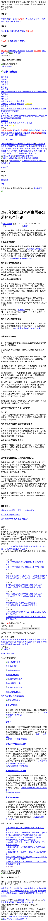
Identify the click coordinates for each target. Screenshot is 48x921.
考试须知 (13, 41)
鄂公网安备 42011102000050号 (15, 919)
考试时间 (16, 130)
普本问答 (20, 109)
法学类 (16, 116)
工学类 (40, 116)
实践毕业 (20, 101)
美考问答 (15, 111)
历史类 (28, 116)
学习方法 (20, 123)
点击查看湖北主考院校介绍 (19, 258)
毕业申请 (21, 51)
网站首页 (4, 96)
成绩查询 (4, 51)
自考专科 (17, 53)
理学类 (34, 116)
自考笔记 (4, 121)
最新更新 (31, 893)
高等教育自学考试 (34, 249)
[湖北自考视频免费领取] (28, 158)
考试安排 (4, 31)
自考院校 (12, 104)
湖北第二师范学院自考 (28, 151)
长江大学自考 (28, 146)
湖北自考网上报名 (27, 888)
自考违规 (7, 642)
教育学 (12, 118)
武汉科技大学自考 (28, 153)
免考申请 (13, 31)
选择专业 (9, 21)
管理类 (6, 118)
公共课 (4, 116)
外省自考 (28, 123)
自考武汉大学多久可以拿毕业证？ (15, 519)
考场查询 (4, 41)
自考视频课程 (6, 696)
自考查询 (4, 84)
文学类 (22, 116)
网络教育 (9, 53)
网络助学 (29, 31)
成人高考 (15, 135)
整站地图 (39, 893)
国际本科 (23, 135)
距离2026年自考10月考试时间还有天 (16, 92)
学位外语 (9, 644)
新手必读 (13, 19)
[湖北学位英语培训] (23, 156)
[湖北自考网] (9, 71)
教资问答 (7, 111)
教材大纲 (40, 130)
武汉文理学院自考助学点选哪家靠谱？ (21, 840)
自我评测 (29, 19)
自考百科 (4, 109)
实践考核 (18, 133)
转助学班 (37, 51)
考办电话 (4, 80)
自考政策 (4, 101)
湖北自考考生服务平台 (19, 891)
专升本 (8, 135)
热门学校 (9, 139)
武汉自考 (33, 891)
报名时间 (21, 19)
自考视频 (4, 89)
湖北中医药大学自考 (9, 151)
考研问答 (36, 109)
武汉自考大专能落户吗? (10, 515)
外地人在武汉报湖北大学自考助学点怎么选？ (24, 837)
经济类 (10, 116)
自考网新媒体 (6, 66)
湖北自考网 (15, 161)
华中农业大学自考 (27, 144)
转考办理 (10, 133)
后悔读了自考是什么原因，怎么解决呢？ (17, 510)
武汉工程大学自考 (38, 149)
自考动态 (22, 893)
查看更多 (9, 866)
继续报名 (13, 51)
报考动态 (4, 99)
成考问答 (12, 109)
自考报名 (4, 82)
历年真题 (4, 113)
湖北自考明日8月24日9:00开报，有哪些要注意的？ (26, 833)
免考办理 (15, 642)
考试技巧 (21, 41)
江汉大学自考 (25, 149)
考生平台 (17, 21)
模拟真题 (21, 31)
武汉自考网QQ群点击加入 (25, 902)
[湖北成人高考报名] (9, 158)
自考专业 (4, 104)
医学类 (18, 118)
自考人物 (12, 123)
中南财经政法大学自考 (10, 144)
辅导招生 (37, 19)
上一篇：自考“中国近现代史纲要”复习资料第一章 (21, 546)
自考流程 (4, 639)
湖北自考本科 (11, 893)
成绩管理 (29, 51)
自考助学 (17, 644)
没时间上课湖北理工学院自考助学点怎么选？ (24, 835)
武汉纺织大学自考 (11, 149)
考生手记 (4, 123)
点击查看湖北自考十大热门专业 (27, 328)
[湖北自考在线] (7, 156)
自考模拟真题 (18, 696)
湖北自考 (4, 888)
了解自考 (4, 19)
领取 (25, 226)
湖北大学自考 (14, 153)
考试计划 (12, 101)
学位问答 (28, 109)
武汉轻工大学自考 (14, 146)
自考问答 (4, 106)
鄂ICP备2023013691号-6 (18, 916)
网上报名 (4, 126)
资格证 (4, 87)
